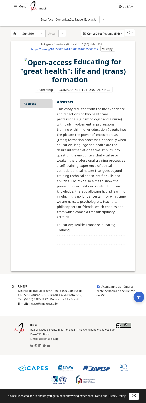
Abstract (30, 103)
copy (107, 49)
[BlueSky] (31, 346)
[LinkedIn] (39, 346)
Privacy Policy (116, 395)
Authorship (45, 90)
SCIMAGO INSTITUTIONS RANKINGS (84, 90)
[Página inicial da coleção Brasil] (19, 333)
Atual (52, 34)
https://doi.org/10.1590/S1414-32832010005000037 (64, 49)
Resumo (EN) (101, 34)
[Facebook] (44, 346)
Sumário (28, 34)
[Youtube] (48, 346)
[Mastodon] (36, 346)
